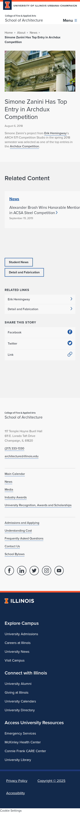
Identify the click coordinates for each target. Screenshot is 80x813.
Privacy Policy (16, 780)
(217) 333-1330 (14, 448)
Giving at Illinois (16, 692)
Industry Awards (16, 497)
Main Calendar (15, 474)
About (21, 32)
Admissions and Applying (22, 522)
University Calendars (20, 701)
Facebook (14, 332)
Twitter (12, 343)
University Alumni (18, 683)
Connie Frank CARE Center (25, 751)
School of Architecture (24, 20)
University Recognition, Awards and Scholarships (38, 505)
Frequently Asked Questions (24, 538)
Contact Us (12, 546)
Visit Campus (14, 660)
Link (10, 354)
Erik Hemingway (55, 133)
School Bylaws (14, 554)
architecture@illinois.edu (21, 456)
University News (17, 651)
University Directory (20, 710)
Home (9, 32)
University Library (18, 759)
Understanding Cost (18, 530)
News (33, 32)
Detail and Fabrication (23, 309)
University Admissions (21, 634)
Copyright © (51, 780)
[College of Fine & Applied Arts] (24, 16)
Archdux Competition (24, 146)
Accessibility (15, 793)
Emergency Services (20, 733)
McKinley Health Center (23, 742)
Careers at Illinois (17, 642)
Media (9, 489)
